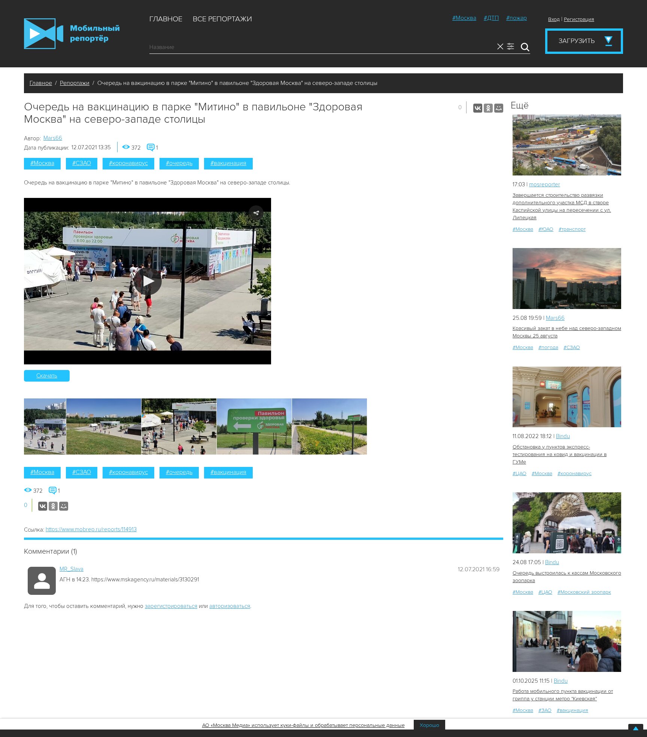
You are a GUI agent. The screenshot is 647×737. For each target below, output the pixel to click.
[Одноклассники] (488, 108)
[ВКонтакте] (477, 108)
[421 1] (567, 397)
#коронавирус (128, 163)
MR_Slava (71, 569)
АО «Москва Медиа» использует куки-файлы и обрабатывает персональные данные (303, 725)
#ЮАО (545, 229)
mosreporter (544, 184)
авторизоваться (229, 606)
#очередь (179, 163)
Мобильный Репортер (71, 33)
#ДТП (491, 18)
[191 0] (567, 641)
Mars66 (52, 138)
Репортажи (74, 83)
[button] (148, 281)
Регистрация (579, 19)
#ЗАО (545, 710)
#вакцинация (228, 163)
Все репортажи (222, 19)
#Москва (464, 18)
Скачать (46, 375)
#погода (548, 347)
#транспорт (572, 229)
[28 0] (567, 278)
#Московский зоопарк (584, 592)
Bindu (563, 436)
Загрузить (577, 41)
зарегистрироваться (171, 606)
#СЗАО (81, 163)
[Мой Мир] (498, 108)
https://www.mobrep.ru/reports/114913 (91, 529)
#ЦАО (519, 473)
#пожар (516, 18)
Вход (554, 19)
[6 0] (567, 144)
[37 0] (567, 522)
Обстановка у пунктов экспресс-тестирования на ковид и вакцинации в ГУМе (560, 454)
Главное (165, 19)
